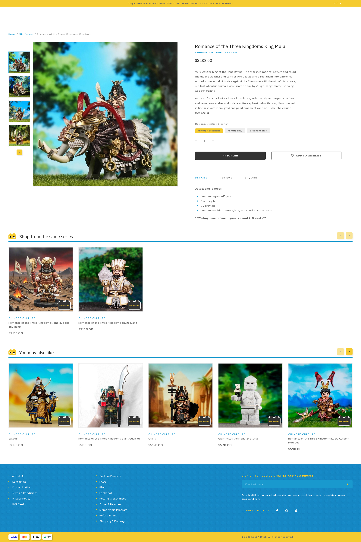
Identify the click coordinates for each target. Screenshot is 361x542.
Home (12, 34)
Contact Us (19, 481)
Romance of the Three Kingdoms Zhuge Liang (107, 322)
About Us (18, 476)
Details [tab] (201, 177)
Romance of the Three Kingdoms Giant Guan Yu (109, 438)
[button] (19, 46)
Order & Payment (110, 504)
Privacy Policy (21, 498)
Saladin (13, 438)
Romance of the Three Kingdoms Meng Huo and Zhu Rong (39, 324)
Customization (21, 487)
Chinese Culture (208, 52)
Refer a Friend (108, 515)
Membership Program (113, 510)
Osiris (152, 438)
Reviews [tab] (226, 177)
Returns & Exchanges (112, 498)
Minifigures (26, 34)
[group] (19, 62)
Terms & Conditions (25, 493)
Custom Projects (110, 476)
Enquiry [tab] (251, 177)
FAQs (102, 481)
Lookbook (105, 493)
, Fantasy (230, 52)
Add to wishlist (309, 156)
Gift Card (18, 504)
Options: (212, 124)
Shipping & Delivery (112, 521)
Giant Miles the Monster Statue (238, 438)
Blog (102, 487)
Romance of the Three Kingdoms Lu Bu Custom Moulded (318, 440)
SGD (335, 3)
